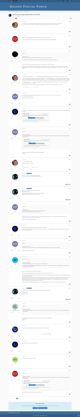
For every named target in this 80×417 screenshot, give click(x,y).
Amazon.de (24, 293)
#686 (70, 108)
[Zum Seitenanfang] (79, 416)
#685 (70, 93)
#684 (70, 74)
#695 (70, 288)
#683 (70, 50)
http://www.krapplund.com (45, 334)
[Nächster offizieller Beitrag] (70, 184)
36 (17, 18)
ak (23, 190)
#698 (70, 341)
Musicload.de (24, 291)
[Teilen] (70, 18)
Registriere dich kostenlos (42, 405)
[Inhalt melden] (70, 31)
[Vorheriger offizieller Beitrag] (68, 184)
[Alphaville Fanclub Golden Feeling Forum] (40, 6)
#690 (70, 188)
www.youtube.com (45, 113)
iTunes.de (23, 292)
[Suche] (69, 1)
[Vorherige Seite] (9, 18)
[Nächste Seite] (23, 18)
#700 (70, 370)
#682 (70, 35)
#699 (70, 356)
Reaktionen (11, 44)
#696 (70, 303)
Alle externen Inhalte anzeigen (39, 117)
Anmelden (60, 1)
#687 (70, 128)
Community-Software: (40, 415)
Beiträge (11, 30)
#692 (70, 225)
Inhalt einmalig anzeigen (31, 117)
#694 (70, 256)
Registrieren (66, 1)
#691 (70, 203)
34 (14, 18)
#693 (70, 240)
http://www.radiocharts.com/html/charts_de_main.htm (31, 217)
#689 (70, 173)
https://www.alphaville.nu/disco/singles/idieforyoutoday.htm (32, 176)
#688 (70, 159)
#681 (70, 21)
